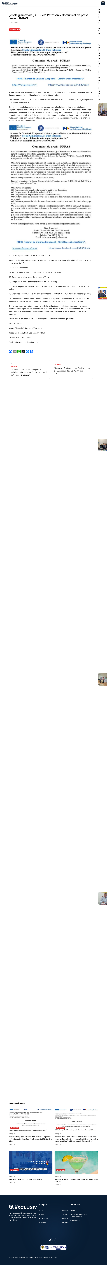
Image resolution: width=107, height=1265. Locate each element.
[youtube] (57, 1240)
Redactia (14, 22)
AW (55, 1257)
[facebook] (50, 1240)
